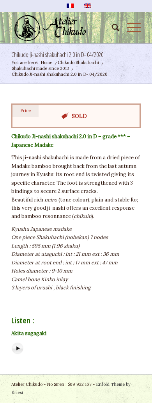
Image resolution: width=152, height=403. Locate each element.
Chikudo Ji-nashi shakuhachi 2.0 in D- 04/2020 (57, 54)
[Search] (111, 27)
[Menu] (130, 27)
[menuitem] (111, 27)
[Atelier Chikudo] (63, 27)
